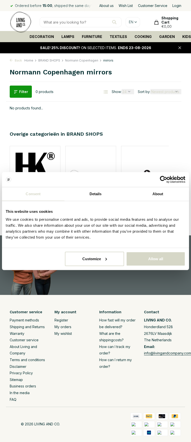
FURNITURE (92, 36)
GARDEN (167, 36)
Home (28, 60)
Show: (117, 92)
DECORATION (42, 36)
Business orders (23, 386)
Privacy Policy (21, 373)
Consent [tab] (33, 194)
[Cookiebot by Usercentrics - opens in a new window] (163, 179)
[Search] (114, 22)
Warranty (17, 333)
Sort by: (144, 92)
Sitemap (16, 380)
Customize (91, 258)
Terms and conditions (27, 360)
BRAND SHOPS (49, 60)
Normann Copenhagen (81, 60)
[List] (105, 92)
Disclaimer (18, 366)
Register (61, 320)
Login (176, 5)
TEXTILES (118, 36)
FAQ (13, 399)
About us (106, 5)
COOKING (143, 36)
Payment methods (24, 320)
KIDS (186, 36)
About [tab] (157, 194)
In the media (20, 393)
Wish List (126, 5)
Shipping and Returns (27, 327)
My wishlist (63, 333)
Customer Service (152, 5)
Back (18, 60)
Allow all (155, 258)
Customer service (24, 340)
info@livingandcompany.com (167, 353)
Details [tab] (96, 194)
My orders (62, 327)
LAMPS (67, 36)
